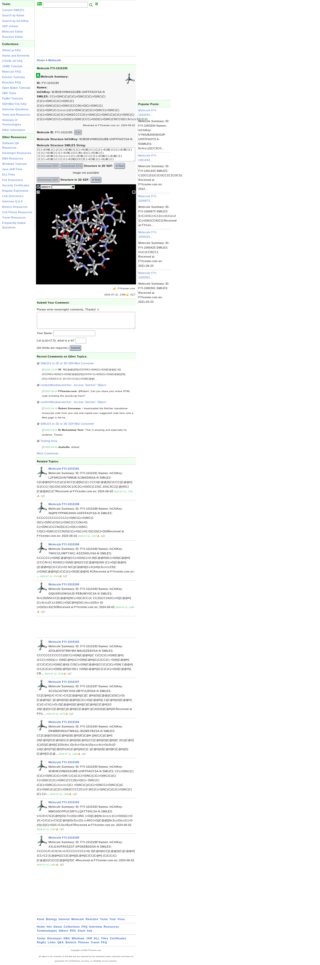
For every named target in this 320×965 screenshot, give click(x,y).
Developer (54, 938)
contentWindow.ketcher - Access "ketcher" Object (73, 385)
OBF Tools (9, 93)
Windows (78, 938)
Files (104, 938)
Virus (121, 919)
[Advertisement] (18, 281)
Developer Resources (16, 153)
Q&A (60, 942)
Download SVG (72, 165)
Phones (83, 942)
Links (52, 942)
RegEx (41, 942)
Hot (49, 926)
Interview (95, 926)
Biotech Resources (15, 207)
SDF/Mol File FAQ (14, 104)
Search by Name (13, 15)
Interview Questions (15, 109)
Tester (41, 938)
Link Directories (12, 196)
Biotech (71, 942)
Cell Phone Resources (17, 212)
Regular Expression (15, 190)
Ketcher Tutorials (13, 77)
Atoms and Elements (16, 55)
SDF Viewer (10, 26)
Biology (51, 919)
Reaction (92, 919)
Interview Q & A (12, 201)
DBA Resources (12, 158)
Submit (75, 347)
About (57, 926)
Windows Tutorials (14, 163)
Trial (113, 919)
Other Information (13, 130)
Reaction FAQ (11, 82)
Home (41, 60)
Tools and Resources (16, 114)
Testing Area (48, 441)
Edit (78, 132)
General (64, 919)
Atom (40, 919)
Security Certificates (15, 185)
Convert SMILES (13, 10)
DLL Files (8, 174)
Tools (104, 919)
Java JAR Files (12, 169)
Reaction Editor (12, 37)
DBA (67, 938)
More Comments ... (49, 453)
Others (63, 930)
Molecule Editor (12, 31)
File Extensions (12, 180)
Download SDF (48, 165)
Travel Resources (14, 217)
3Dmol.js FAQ (11, 50)
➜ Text (120, 165)
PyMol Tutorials (12, 98)
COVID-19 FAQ (12, 61)
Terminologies (47, 930)
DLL (97, 938)
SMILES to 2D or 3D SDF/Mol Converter (67, 363)
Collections (72, 926)
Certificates (118, 938)
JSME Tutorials (12, 66)
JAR (89, 938)
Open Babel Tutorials (16, 87)
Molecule (54, 60)
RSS (73, 930)
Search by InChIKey (15, 21)
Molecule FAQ (11, 71)
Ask (89, 930)
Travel (95, 942)
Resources (111, 926)
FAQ (85, 926)
